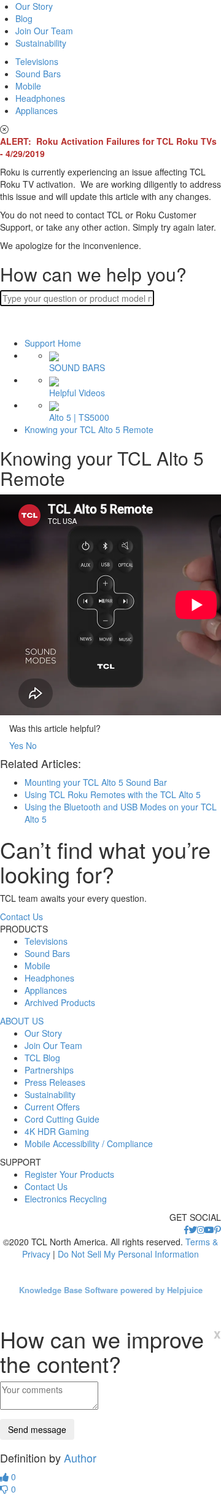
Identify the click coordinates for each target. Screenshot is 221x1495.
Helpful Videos (77, 392)
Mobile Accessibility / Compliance (89, 1143)
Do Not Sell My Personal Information (128, 1254)
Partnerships (49, 1070)
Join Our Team (44, 31)
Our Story (34, 6)
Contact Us (21, 916)
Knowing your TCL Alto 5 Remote (89, 429)
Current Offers (52, 1107)
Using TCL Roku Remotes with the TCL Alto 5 (113, 794)
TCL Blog (42, 1057)
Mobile (28, 86)
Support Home (53, 343)
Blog (24, 18)
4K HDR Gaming (57, 1131)
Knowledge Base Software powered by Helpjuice (111, 1290)
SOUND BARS (77, 367)
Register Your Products (69, 1174)
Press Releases (55, 1082)
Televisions (36, 61)
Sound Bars (38, 73)
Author (80, 1458)
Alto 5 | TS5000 (79, 417)
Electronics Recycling (66, 1199)
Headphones (40, 98)
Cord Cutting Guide (62, 1119)
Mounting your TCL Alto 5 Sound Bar (96, 782)
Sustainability (40, 43)
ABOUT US (22, 1021)
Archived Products (60, 1002)
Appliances (36, 110)
